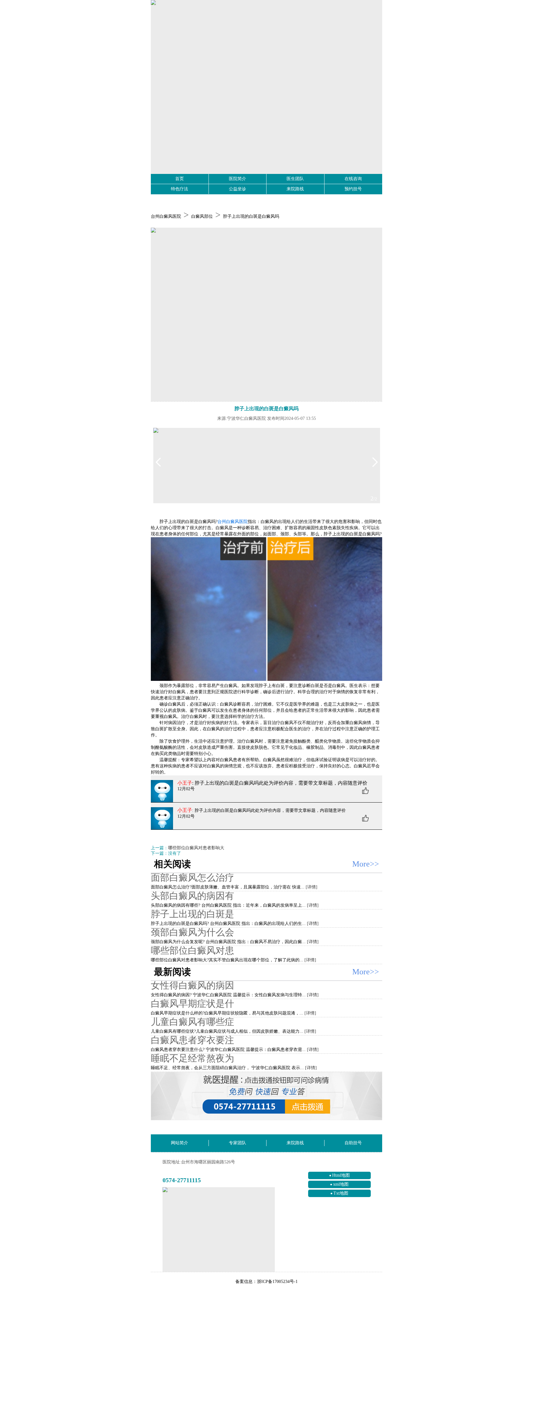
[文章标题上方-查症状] (266, 315)
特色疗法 (179, 189)
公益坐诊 (237, 189)
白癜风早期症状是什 (192, 1003)
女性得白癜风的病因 (192, 985)
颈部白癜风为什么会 (192, 932)
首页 (179, 178)
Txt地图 (340, 1193)
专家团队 (237, 1143)
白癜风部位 (202, 216)
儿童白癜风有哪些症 (192, 1022)
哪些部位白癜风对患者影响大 (196, 848)
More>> (365, 863)
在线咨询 (353, 178)
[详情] (311, 887)
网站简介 (179, 1143)
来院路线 (295, 189)
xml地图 (341, 1184)
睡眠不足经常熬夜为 (192, 1058)
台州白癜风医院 (166, 216)
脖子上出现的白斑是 (192, 914)
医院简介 (237, 178)
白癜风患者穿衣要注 (192, 1040)
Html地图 (341, 1175)
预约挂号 (353, 189)
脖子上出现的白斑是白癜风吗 (251, 216)
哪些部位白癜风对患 (192, 950)
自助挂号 (353, 1143)
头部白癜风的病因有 (192, 896)
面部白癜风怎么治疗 (192, 877)
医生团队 (295, 178)
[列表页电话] (266, 1096)
